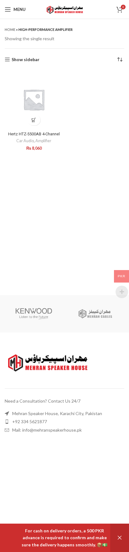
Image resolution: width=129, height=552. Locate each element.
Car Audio (25, 140)
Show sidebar (25, 59)
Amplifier (43, 140)
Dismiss (119, 538)
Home (10, 29)
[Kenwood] (33, 313)
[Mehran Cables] (95, 313)
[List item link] (63, 413)
